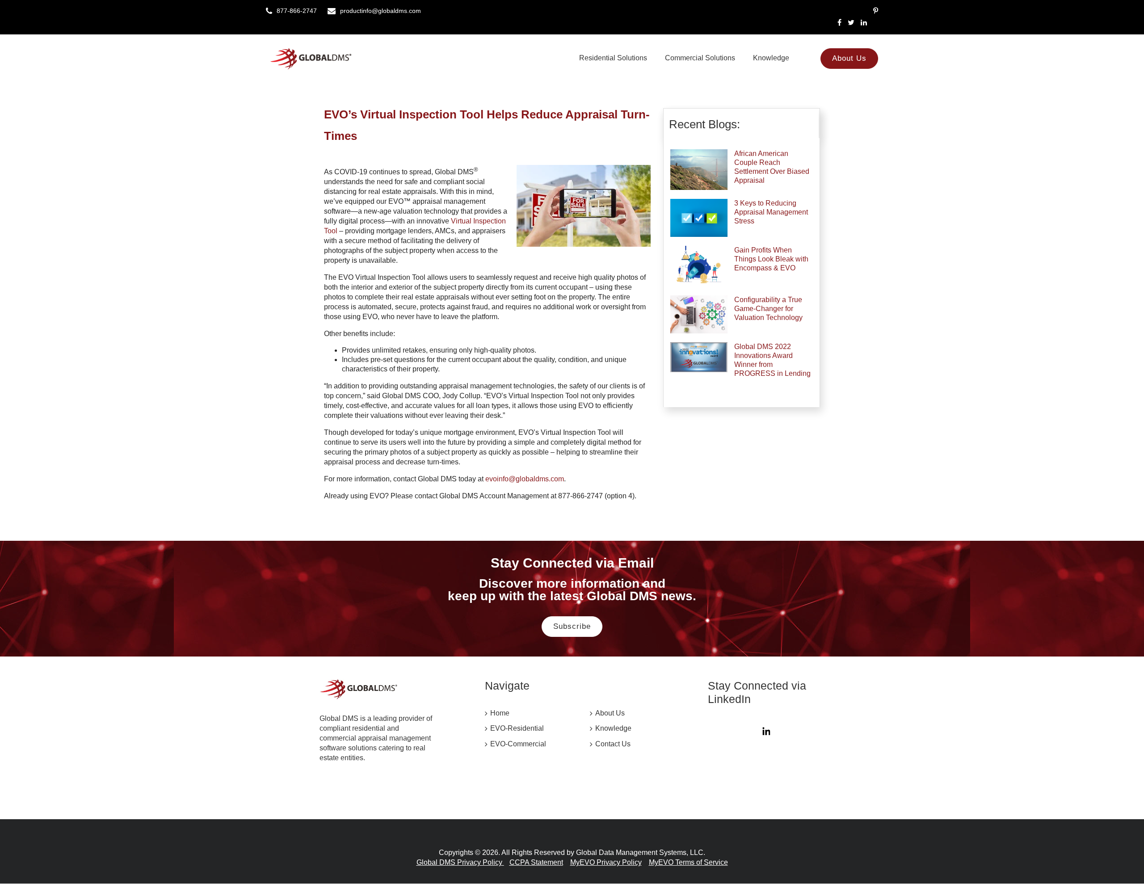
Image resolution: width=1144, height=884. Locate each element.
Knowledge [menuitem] (771, 58)
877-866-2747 (297, 10)
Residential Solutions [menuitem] (613, 58)
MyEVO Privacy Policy (606, 862)
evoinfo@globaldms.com (524, 479)
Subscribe (572, 626)
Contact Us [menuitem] (613, 744)
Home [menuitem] (499, 713)
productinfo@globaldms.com (380, 10)
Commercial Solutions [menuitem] (700, 58)
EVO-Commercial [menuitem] (518, 744)
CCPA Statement (536, 862)
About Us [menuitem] (849, 58)
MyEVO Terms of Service (688, 862)
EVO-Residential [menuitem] (517, 728)
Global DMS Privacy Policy (460, 862)
